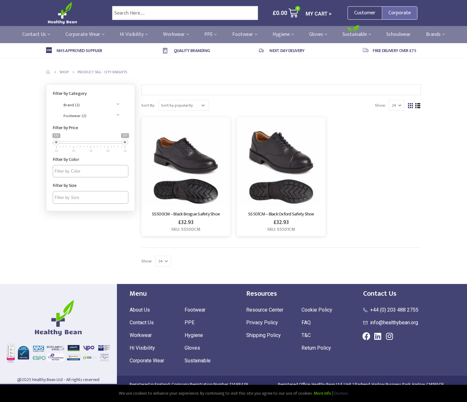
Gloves (316, 34)
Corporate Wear (83, 34)
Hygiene (282, 34)
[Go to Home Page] (48, 72)
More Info (322, 393)
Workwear (174, 34)
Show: (380, 105)
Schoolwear (398, 34)
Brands (434, 34)
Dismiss (341, 393)
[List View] (418, 105)
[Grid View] (411, 105)
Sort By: (148, 105)
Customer (365, 13)
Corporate (400, 13)
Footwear (243, 34)
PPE (209, 34)
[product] (185, 161)
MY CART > (319, 14)
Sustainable (355, 34)
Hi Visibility (132, 34)
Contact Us (34, 34)
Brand (72, 105)
